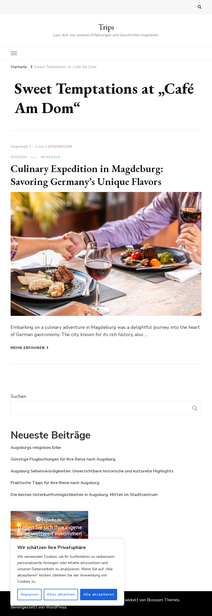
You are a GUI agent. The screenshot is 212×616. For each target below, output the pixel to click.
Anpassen (29, 594)
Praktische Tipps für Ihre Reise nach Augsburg (55, 483)
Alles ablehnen (61, 594)
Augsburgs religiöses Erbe (36, 447)
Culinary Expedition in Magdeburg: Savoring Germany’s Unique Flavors (87, 175)
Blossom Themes (163, 600)
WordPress (56, 607)
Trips (106, 27)
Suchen (18, 396)
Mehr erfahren (28, 347)
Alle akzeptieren (98, 594)
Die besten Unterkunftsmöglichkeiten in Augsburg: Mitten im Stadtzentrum (84, 495)
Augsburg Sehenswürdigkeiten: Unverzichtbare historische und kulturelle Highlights (92, 471)
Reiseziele (50, 157)
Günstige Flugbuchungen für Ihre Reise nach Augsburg (63, 459)
